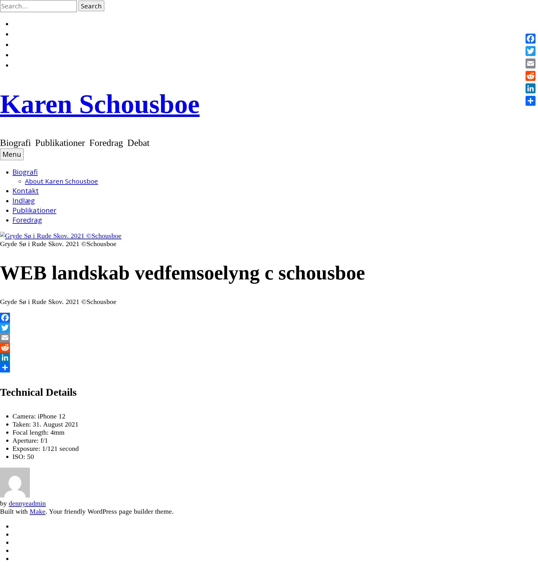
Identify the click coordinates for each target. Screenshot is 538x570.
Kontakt (25, 190)
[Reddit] (269, 348)
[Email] (269, 338)
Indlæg (23, 200)
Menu (11, 154)
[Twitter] (269, 328)
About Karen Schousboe (61, 181)
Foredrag (27, 220)
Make (37, 511)
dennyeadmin (27, 503)
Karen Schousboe (100, 104)
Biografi (25, 172)
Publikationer (34, 210)
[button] (91, 6)
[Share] (269, 367)
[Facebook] (269, 318)
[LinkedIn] (269, 357)
